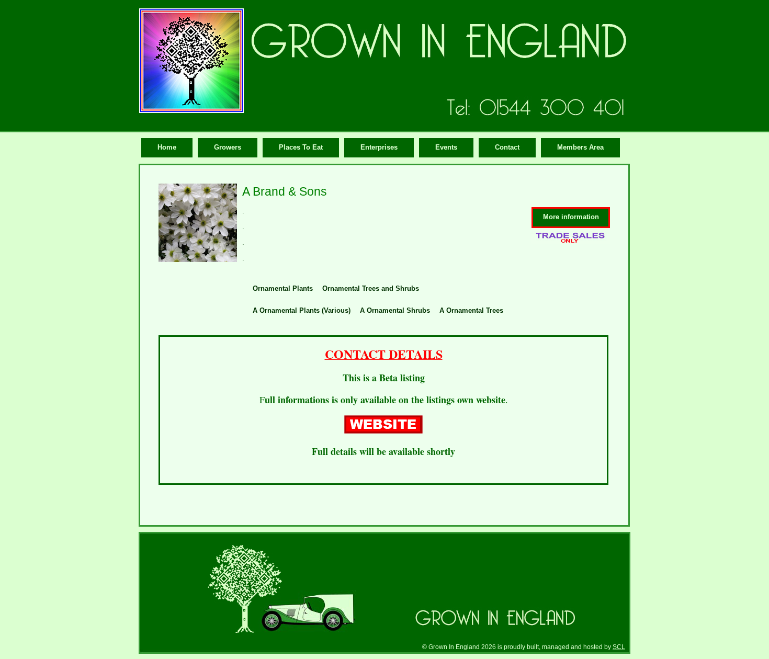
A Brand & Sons (284, 191)
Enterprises (379, 147)
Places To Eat (301, 147)
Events (446, 147)
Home (166, 147)
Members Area (580, 147)
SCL (619, 646)
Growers (227, 147)
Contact (507, 147)
